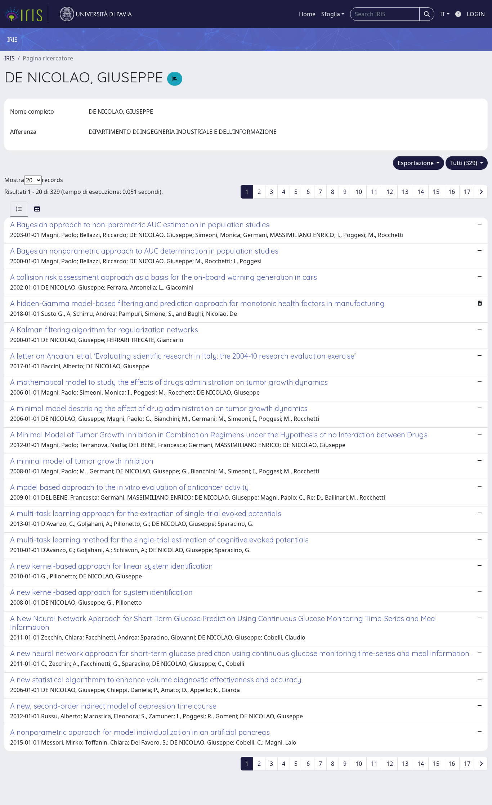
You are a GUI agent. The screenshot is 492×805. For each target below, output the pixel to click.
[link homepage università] (96, 14)
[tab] (19, 209)
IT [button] (442, 14)
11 (374, 192)
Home (307, 14)
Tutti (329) (464, 163)
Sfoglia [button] (330, 14)
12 (389, 192)
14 (420, 192)
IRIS (9, 58)
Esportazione (416, 163)
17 (467, 192)
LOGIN (476, 14)
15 (436, 192)
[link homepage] (26, 14)
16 (451, 192)
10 (358, 192)
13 (405, 192)
